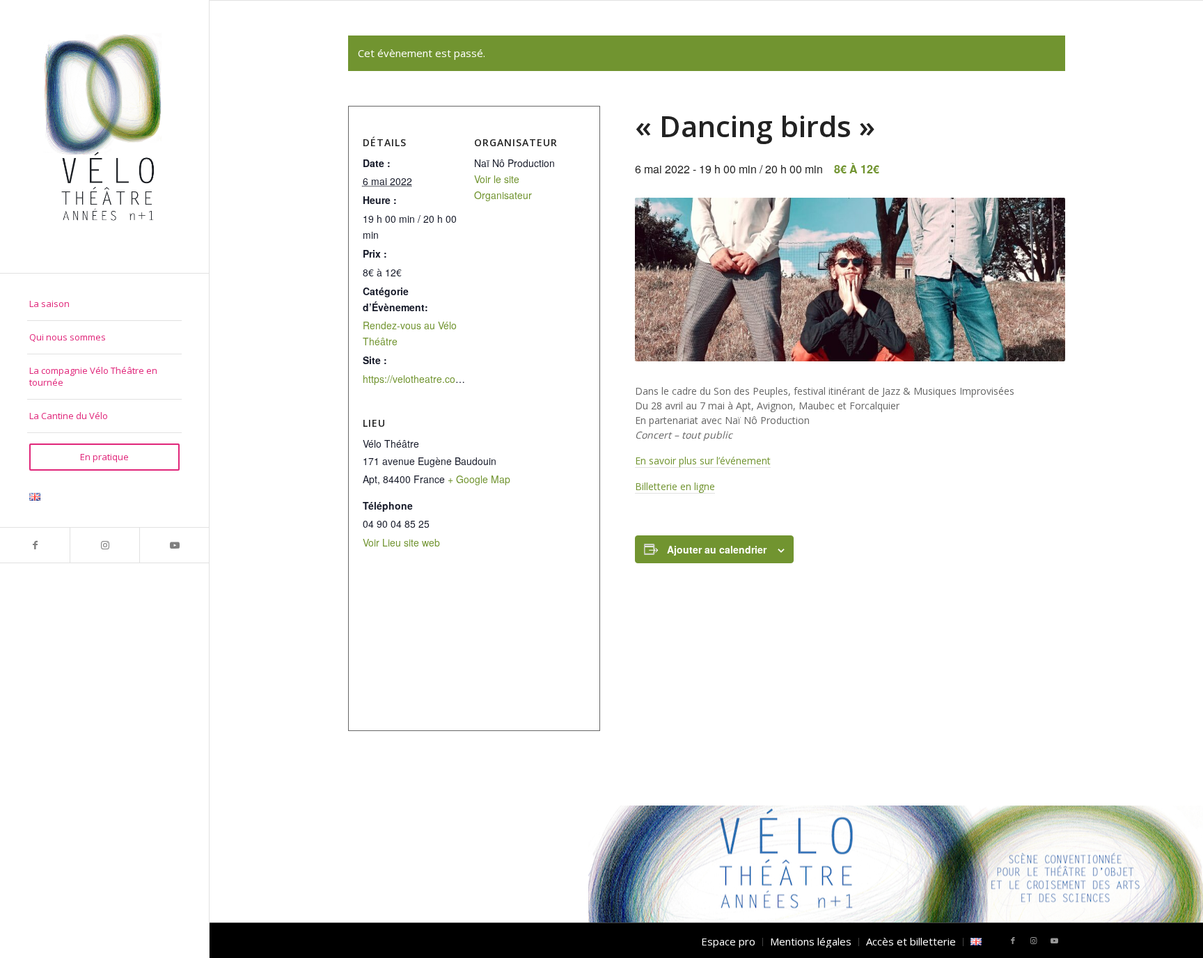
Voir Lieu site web (401, 542)
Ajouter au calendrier (716, 549)
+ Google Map (479, 479)
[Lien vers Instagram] (104, 545)
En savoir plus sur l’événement (703, 460)
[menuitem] (104, 304)
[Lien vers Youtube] (174, 545)
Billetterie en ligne (675, 486)
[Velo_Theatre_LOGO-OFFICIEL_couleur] (104, 136)
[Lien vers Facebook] (35, 545)
